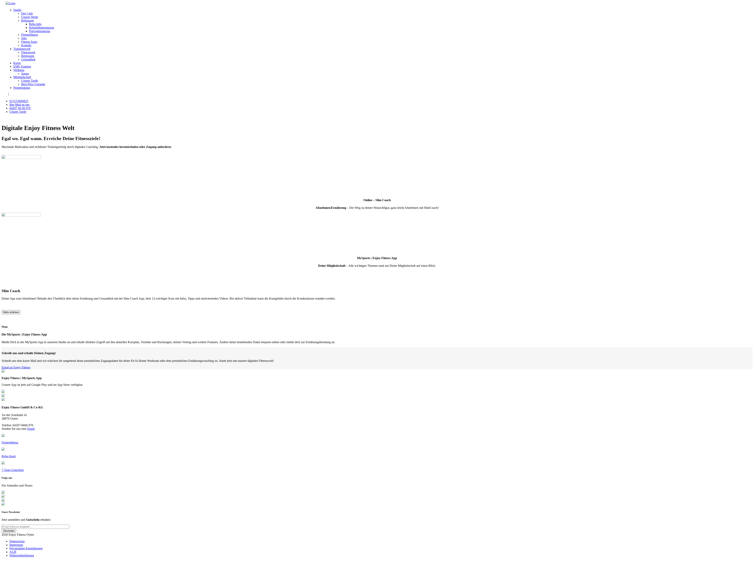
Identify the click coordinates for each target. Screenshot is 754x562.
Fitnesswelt (28, 52)
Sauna (25, 73)
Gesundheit (28, 59)
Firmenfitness (29, 34)
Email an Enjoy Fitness (16, 367)
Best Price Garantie (33, 84)
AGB (12, 552)
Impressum (16, 544)
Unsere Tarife (29, 80)
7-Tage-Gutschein (13, 470)
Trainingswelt (21, 48)
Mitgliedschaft (22, 77)
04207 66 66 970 (20, 108)
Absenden (9, 530)
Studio (17, 10)
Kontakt (26, 45)
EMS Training (22, 66)
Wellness (18, 70)
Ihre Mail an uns (19, 104)
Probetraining (21, 87)
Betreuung (27, 56)
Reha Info (35, 24)
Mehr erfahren (11, 312)
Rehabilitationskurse (41, 27)
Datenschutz (17, 541)
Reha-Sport (9, 456)
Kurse (17, 63)
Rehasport (27, 20)
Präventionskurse (39, 31)
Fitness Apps (29, 41)
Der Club (27, 13)
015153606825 (18, 101)
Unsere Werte (29, 17)
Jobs (24, 38)
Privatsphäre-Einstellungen (26, 548)
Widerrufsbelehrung (21, 555)
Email (31, 428)
